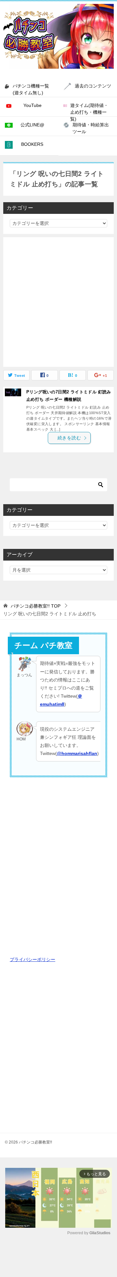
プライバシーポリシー (32, 959)
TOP (35, 606)
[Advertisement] (58, 302)
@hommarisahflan (77, 753)
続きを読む (69, 437)
